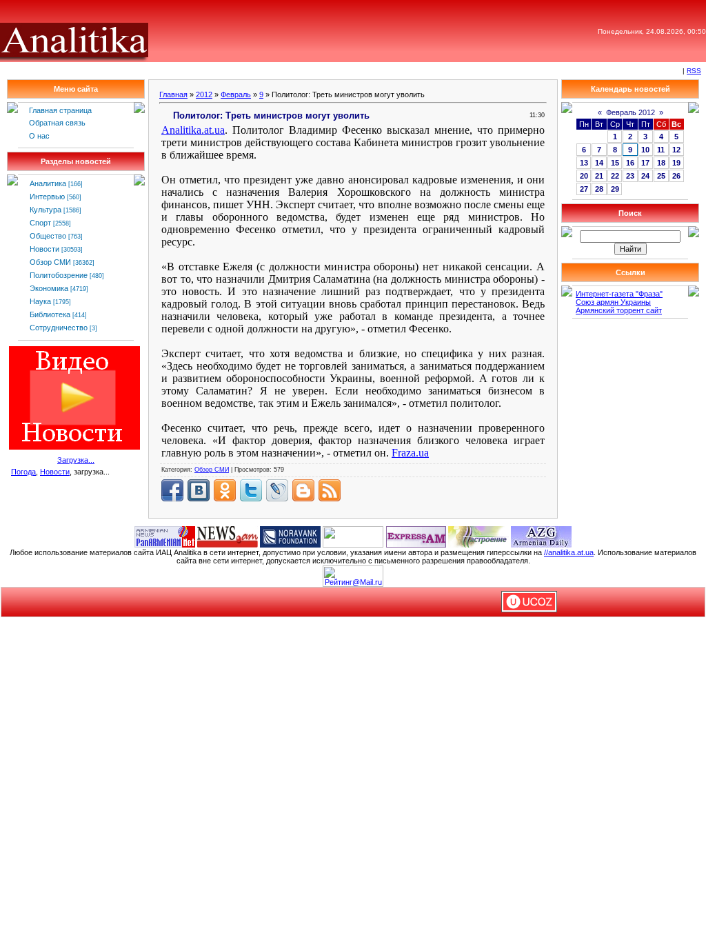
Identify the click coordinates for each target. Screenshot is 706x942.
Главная (173, 94)
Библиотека (50, 314)
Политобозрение (59, 275)
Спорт (40, 223)
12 (676, 150)
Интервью (47, 196)
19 (676, 163)
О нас (39, 136)
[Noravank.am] (290, 536)
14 (599, 163)
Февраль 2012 (630, 112)
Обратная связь (57, 123)
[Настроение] (478, 536)
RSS (694, 70)
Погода (23, 472)
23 (630, 176)
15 (615, 163)
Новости (44, 249)
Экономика (49, 288)
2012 (204, 94)
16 (630, 163)
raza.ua (410, 453)
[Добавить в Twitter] (251, 490)
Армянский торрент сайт (619, 310)
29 (615, 189)
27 (584, 189)
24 (645, 176)
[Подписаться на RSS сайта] (330, 490)
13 (584, 163)
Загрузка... (75, 460)
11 (661, 150)
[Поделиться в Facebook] (172, 490)
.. (193, 130)
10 (645, 150)
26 (676, 176)
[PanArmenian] (164, 536)
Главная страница (60, 110)
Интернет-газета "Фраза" (619, 294)
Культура (45, 210)
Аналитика (48, 183)
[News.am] (227, 536)
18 (661, 163)
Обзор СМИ (50, 262)
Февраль (236, 94)
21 (599, 176)
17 (645, 163)
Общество (48, 236)
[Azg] (541, 536)
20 (584, 176)
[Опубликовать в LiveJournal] (277, 490)
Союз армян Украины (613, 302)
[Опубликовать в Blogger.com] (303, 490)
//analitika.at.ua (569, 552)
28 (599, 189)
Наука (40, 301)
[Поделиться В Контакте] (199, 490)
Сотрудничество (59, 327)
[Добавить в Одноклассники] (225, 490)
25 (661, 176)
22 (615, 176)
